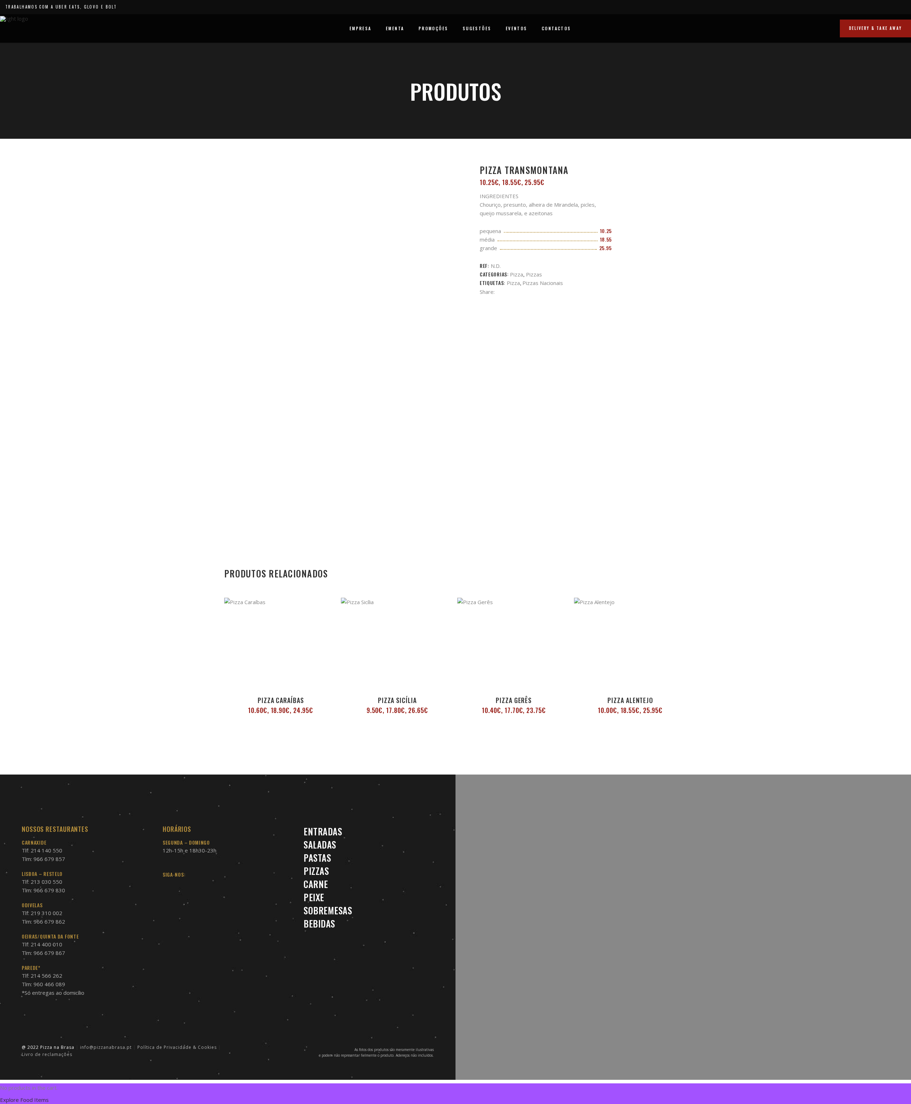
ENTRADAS (323, 831)
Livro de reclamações (47, 1054)
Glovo (91, 7)
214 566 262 (46, 975)
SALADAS (320, 844)
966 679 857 (49, 858)
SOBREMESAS (328, 910)
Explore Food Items (24, 1099)
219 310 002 (46, 913)
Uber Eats (68, 7)
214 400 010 (46, 944)
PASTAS (317, 857)
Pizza (516, 274)
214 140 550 (46, 850)
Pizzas (534, 274)
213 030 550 (46, 881)
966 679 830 (49, 890)
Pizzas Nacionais (542, 282)
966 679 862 (49, 921)
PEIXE (314, 897)
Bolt (111, 7)
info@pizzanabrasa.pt (106, 1047)
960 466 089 (49, 984)
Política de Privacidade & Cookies (177, 1047)
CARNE (316, 884)
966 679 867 (49, 952)
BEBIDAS (319, 923)
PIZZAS (316, 870)
